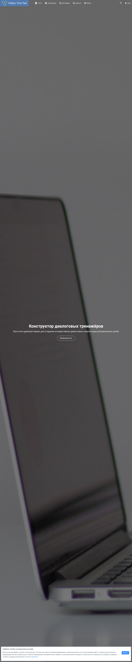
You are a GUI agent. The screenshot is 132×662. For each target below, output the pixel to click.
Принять (125, 653)
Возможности (66, 338)
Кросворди (66, 3)
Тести (40, 3)
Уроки (89, 3)
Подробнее (34, 657)
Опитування (52, 3)
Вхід (129, 3)
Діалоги (78, 3)
